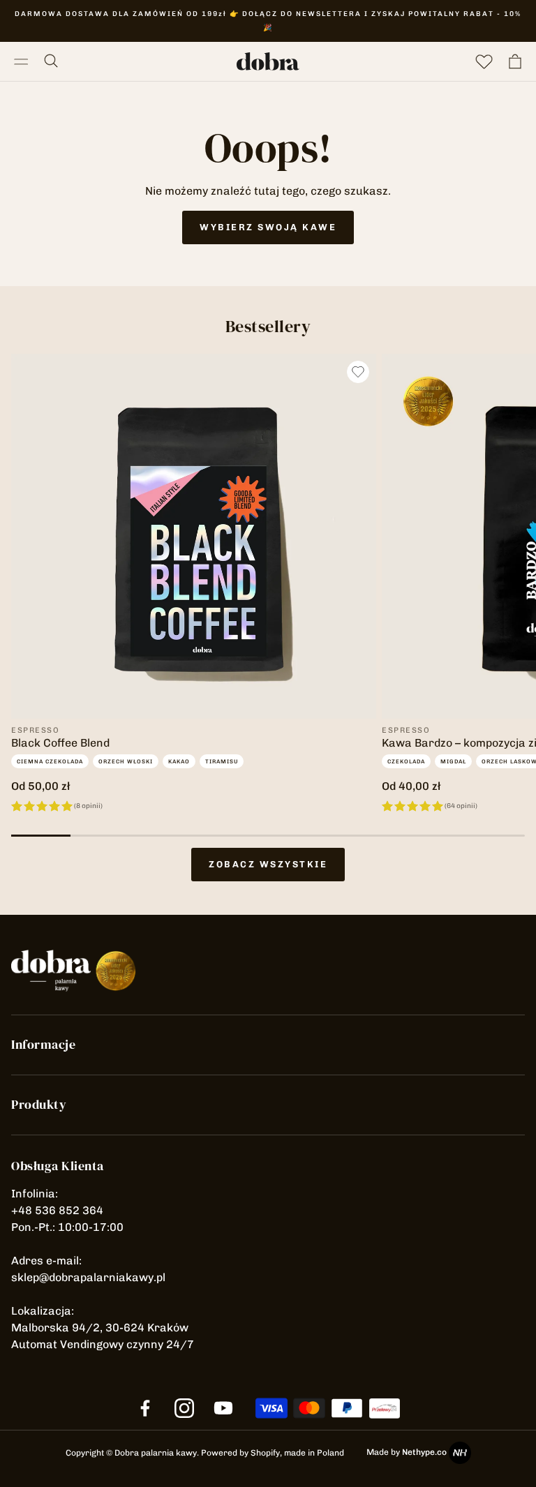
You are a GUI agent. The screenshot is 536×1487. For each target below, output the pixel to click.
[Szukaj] (52, 61)
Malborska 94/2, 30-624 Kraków (99, 1327)
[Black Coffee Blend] (193, 536)
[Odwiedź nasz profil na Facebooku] (145, 1408)
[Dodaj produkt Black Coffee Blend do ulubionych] (358, 372)
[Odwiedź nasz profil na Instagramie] (184, 1408)
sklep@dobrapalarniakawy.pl (88, 1277)
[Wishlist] (484, 61)
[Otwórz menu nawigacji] (21, 61)
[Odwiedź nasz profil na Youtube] (223, 1408)
